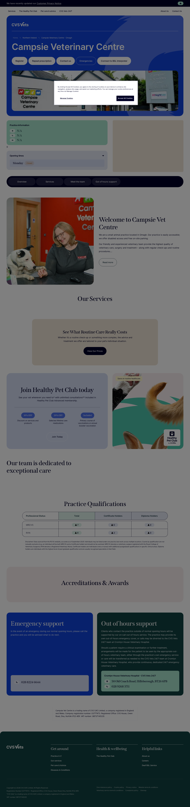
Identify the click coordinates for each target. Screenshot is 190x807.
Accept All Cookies (125, 98)
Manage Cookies (66, 98)
